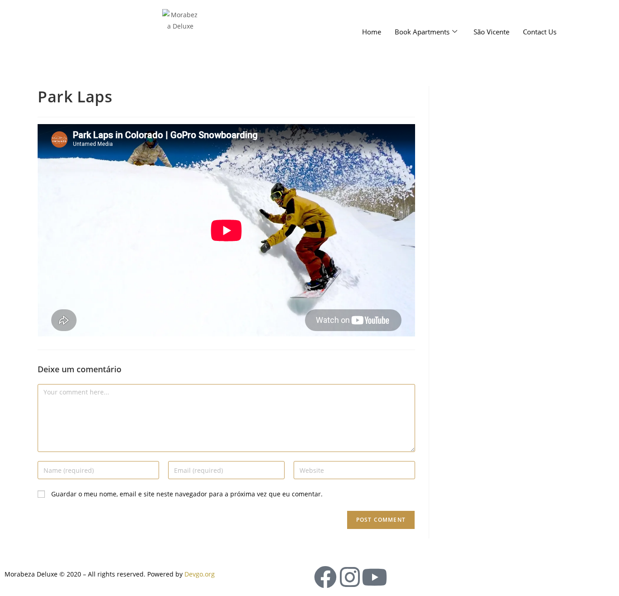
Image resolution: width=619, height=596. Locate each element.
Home (371, 31)
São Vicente (491, 31)
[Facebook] (325, 577)
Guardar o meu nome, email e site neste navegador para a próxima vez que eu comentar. (187, 494)
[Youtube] (374, 577)
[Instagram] (350, 577)
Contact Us (539, 31)
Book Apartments (422, 31)
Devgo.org (199, 574)
